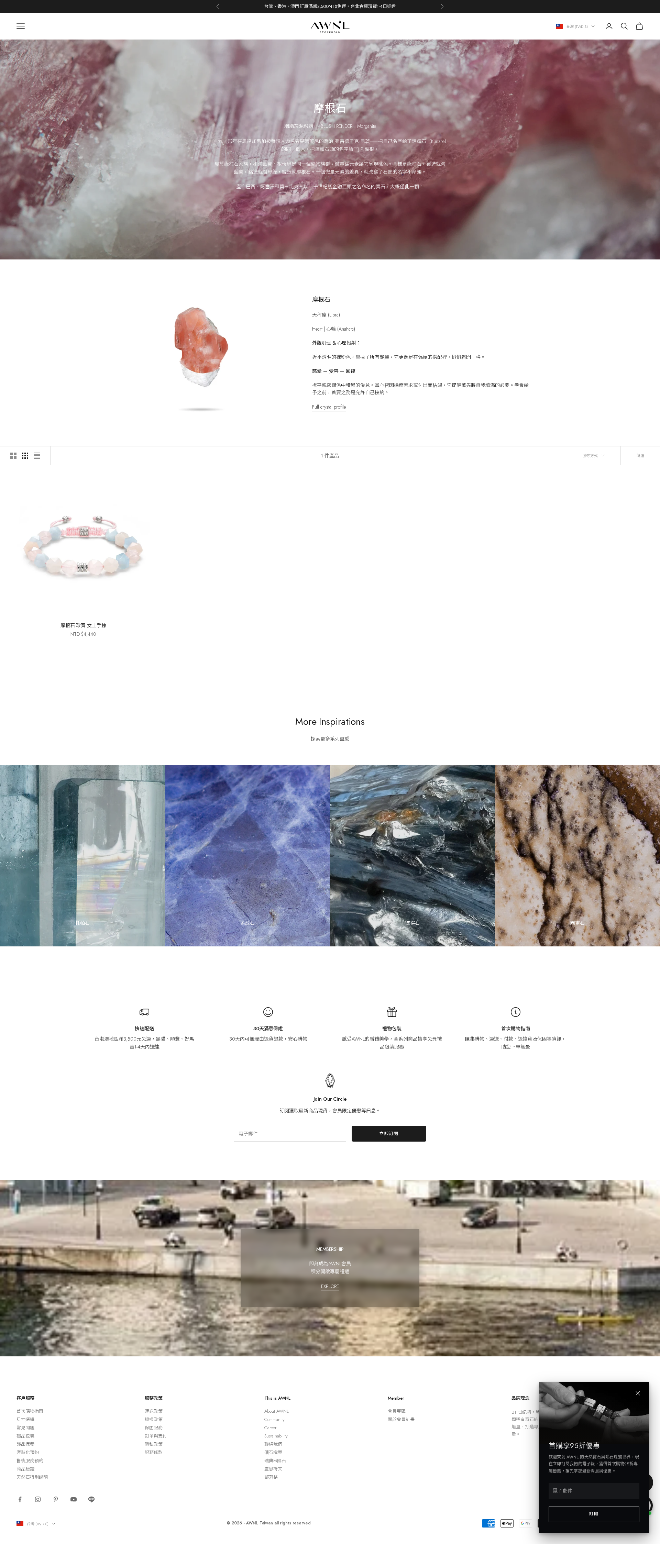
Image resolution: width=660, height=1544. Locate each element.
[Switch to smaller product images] (25, 455)
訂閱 (594, 1514)
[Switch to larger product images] (13, 455)
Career (270, 1427)
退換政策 (154, 1419)
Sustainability (276, 1436)
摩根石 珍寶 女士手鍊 (83, 625)
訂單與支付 (156, 1436)
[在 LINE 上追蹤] (91, 1499)
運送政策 (154, 1411)
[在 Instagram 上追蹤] (37, 1499)
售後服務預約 (29, 1460)
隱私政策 (154, 1444)
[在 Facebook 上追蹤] (19, 1499)
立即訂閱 (389, 1133)
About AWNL (276, 1411)
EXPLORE (330, 1286)
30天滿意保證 (268, 1028)
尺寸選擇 (25, 1419)
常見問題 (25, 1427)
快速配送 (144, 1028)
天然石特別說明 (32, 1477)
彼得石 (412, 923)
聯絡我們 (273, 1444)
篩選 (640, 455)
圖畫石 (577, 923)
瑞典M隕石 (275, 1460)
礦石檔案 (273, 1452)
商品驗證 (25, 1469)
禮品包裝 (25, 1436)
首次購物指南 (515, 1028)
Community (274, 1419)
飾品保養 (25, 1444)
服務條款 (154, 1452)
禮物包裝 (391, 1028)
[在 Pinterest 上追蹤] (55, 1499)
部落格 (271, 1477)
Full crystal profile (329, 406)
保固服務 (154, 1427)
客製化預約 (27, 1452)
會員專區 (397, 1411)
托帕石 (82, 923)
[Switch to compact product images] (37, 455)
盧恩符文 (273, 1469)
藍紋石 (247, 923)
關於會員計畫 (401, 1419)
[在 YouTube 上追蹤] (73, 1499)
